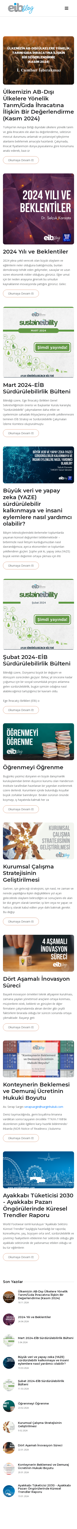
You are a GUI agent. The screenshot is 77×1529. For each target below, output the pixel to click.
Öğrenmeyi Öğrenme (33, 1403)
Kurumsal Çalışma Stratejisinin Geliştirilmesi (40, 1424)
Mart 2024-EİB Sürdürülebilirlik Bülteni (45, 1338)
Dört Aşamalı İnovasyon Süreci (40, 1445)
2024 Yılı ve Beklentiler (34, 1317)
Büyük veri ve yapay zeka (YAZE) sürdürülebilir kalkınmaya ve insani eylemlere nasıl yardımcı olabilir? (43, 1360)
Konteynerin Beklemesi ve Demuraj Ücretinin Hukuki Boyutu (43, 1466)
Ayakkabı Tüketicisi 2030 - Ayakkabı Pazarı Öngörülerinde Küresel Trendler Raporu (44, 1489)
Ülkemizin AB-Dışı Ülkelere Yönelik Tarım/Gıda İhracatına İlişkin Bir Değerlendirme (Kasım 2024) (43, 1295)
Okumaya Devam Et (21, 160)
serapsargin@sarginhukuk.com (43, 1107)
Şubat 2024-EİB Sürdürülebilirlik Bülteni (41, 1382)
